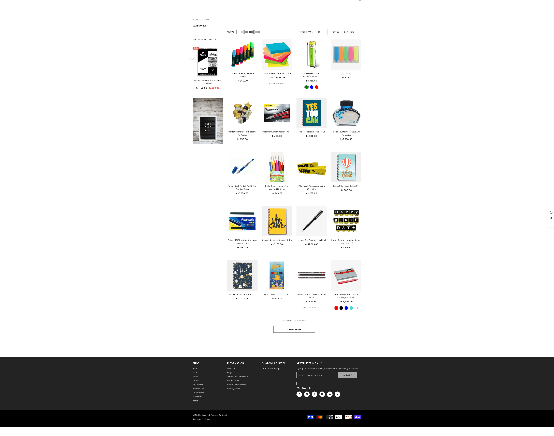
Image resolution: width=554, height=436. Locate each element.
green (306, 87)
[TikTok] (322, 394)
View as (230, 32)
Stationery (205, 19)
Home (195, 19)
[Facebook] (299, 394)
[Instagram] (307, 394)
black (341, 308)
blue (311, 87)
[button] (238, 32)
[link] (208, 117)
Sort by (335, 32)
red (317, 87)
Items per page (305, 32)
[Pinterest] (314, 394)
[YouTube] (330, 394)
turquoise (351, 308)
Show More (294, 329)
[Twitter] (337, 394)
